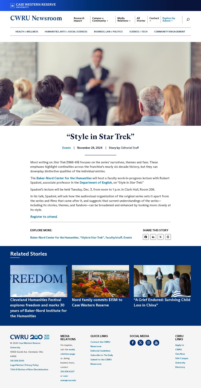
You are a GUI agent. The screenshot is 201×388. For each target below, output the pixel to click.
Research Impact (79, 19)
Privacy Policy (32, 365)
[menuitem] (27, 32)
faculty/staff (114, 237)
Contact (154, 18)
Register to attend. (44, 217)
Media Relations (123, 19)
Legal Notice (16, 365)
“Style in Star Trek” (92, 237)
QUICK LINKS (99, 336)
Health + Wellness (27, 31)
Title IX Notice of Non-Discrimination (29, 369)
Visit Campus (181, 358)
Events (128, 237)
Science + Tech (138, 31)
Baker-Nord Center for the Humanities (64, 178)
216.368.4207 (67, 371)
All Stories (141, 19)
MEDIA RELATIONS (68, 338)
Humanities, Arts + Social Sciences (66, 31)
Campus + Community (99, 19)
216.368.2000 (17, 360)
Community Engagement (169, 31)
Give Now (180, 353)
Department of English (96, 182)
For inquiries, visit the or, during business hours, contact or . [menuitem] (68, 363)
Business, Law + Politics (108, 31)
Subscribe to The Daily (101, 355)
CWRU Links (179, 338)
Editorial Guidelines (100, 350)
